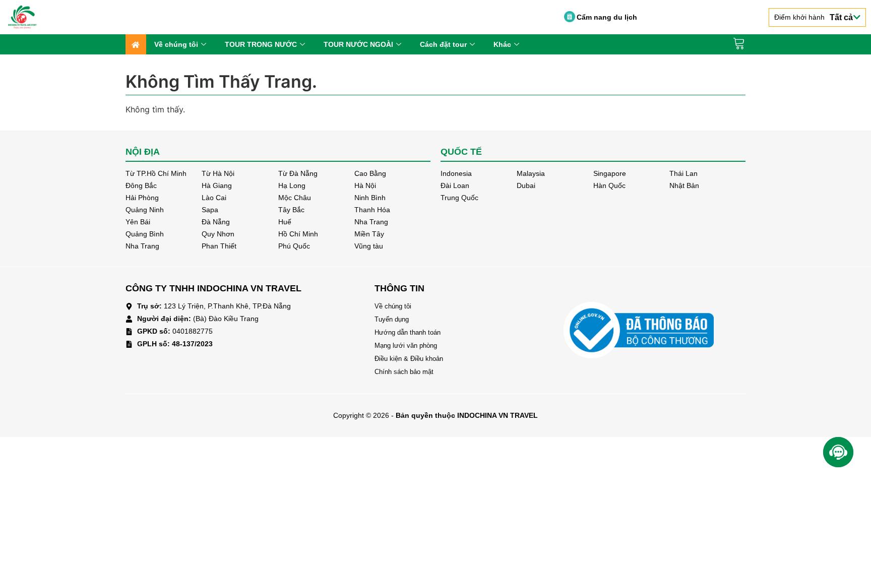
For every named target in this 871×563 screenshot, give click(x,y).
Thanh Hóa (372, 210)
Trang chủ (136, 44)
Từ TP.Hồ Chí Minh (156, 173)
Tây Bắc (291, 210)
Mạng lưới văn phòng (406, 345)
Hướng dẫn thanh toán (408, 332)
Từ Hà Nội (218, 173)
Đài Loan (455, 185)
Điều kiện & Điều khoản (409, 358)
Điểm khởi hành (813, 17)
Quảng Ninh (145, 210)
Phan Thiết (219, 246)
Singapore (609, 173)
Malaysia (531, 173)
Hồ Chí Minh (298, 234)
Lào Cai (214, 198)
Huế (284, 222)
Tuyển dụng (392, 319)
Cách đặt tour (443, 44)
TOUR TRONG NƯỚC (261, 44)
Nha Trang (371, 222)
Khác (502, 44)
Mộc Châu (294, 198)
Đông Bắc (141, 185)
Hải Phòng (142, 198)
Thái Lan (683, 173)
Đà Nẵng (216, 222)
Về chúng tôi (176, 44)
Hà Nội (365, 185)
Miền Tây (369, 234)
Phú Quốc (294, 246)
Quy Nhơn (218, 234)
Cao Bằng (370, 173)
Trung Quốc (459, 198)
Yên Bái (138, 222)
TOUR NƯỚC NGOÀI (358, 44)
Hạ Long (291, 185)
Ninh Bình (370, 198)
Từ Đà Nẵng (298, 173)
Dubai (526, 185)
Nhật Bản (684, 185)
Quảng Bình (145, 234)
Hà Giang (217, 185)
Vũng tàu (368, 246)
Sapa (210, 210)
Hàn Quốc (609, 185)
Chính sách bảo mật (404, 372)
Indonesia (456, 173)
